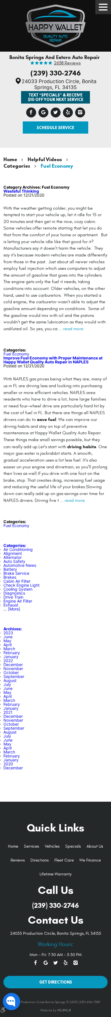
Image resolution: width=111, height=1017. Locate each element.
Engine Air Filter (17, 601)
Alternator (12, 557)
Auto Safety (14, 561)
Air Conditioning (18, 549)
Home (10, 159)
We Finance (90, 860)
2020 (8, 763)
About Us (95, 846)
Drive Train (13, 597)
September (13, 676)
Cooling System (17, 589)
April (7, 644)
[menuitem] (13, 847)
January (10, 656)
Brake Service (16, 573)
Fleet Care (64, 860)
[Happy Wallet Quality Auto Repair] (55, 24)
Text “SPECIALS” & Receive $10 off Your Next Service (55, 97)
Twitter (56, 112)
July (7, 684)
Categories (16, 166)
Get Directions (55, 982)
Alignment (12, 553)
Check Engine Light (21, 585)
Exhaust (10, 605)
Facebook (31, 112)
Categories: (14, 545)
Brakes (9, 577)
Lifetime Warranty (55, 874)
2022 (8, 660)
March (9, 648)
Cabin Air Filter (16, 581)
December (13, 664)
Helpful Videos (45, 159)
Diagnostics (14, 593)
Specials (73, 846)
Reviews (18, 860)
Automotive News (19, 565)
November (13, 668)
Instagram (80, 112)
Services (31, 846)
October (11, 672)
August (10, 680)
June (8, 636)
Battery (10, 569)
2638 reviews (67, 63)
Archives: (12, 628)
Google (43, 112)
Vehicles (52, 846)
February (11, 652)
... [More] (11, 609)
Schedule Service (55, 127)
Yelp (68, 112)
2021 (8, 712)
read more (73, 328)
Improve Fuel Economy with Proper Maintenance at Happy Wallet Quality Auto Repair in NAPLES (52, 359)
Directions (39, 860)
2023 (8, 632)
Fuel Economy (57, 166)
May (7, 640)
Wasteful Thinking (21, 191)
